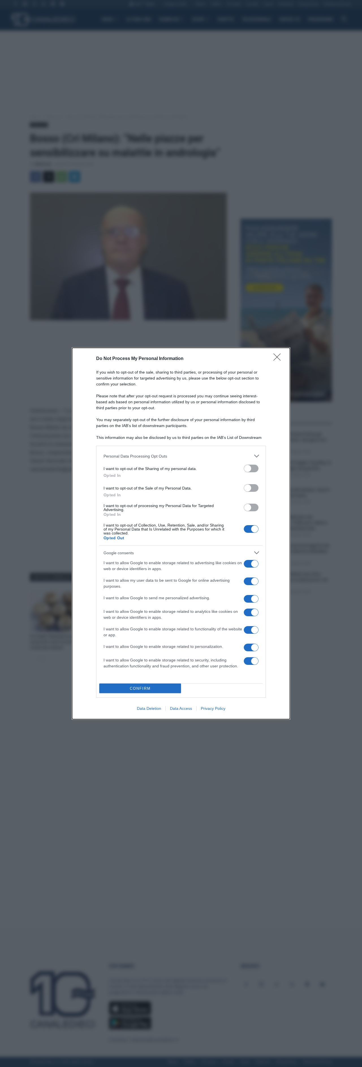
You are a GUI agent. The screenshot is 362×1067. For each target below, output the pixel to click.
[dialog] (181, 533)
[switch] (251, 468)
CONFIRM (140, 688)
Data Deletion (149, 708)
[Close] (278, 358)
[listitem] (181, 456)
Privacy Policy (213, 708)
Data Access (181, 708)
